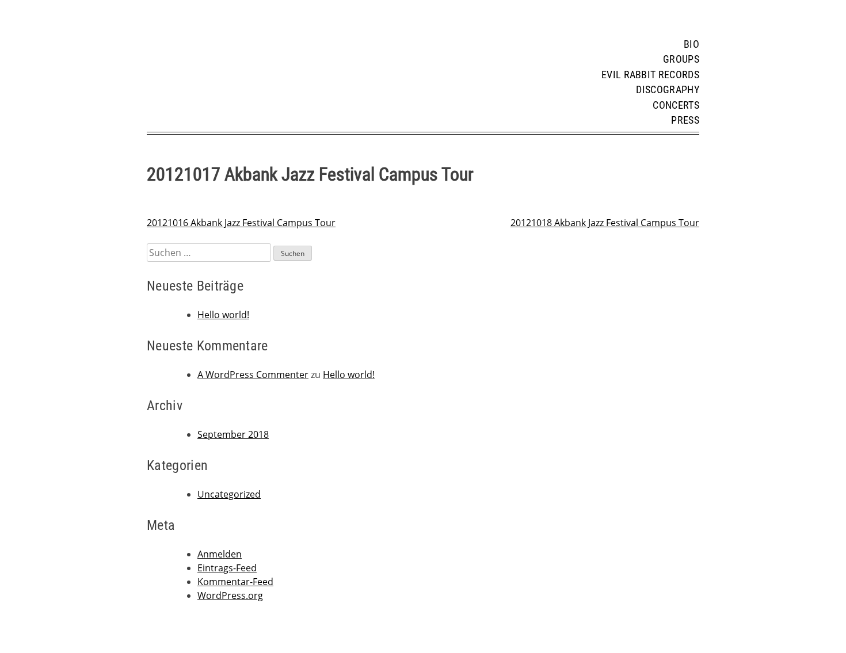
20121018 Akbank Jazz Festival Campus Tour (604, 222)
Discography (667, 90)
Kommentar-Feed (235, 581)
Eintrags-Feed (227, 568)
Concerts (676, 105)
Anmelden (219, 554)
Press (685, 120)
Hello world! (223, 314)
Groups (681, 59)
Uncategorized (229, 494)
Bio (691, 44)
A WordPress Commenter (252, 374)
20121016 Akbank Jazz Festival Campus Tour (241, 222)
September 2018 (233, 434)
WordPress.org (230, 595)
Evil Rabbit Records (650, 75)
